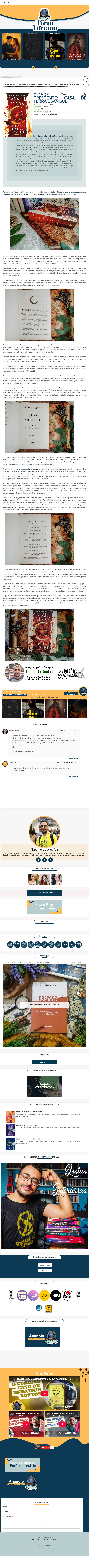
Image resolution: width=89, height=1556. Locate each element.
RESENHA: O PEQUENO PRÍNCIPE (28, 1139)
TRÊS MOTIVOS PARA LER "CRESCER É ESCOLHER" (44, 1005)
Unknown (13, 762)
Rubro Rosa (14, 730)
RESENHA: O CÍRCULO (34, 61)
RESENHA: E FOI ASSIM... (12, 61)
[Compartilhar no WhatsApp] (43, 694)
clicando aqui (55, 114)
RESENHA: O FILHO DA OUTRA (55, 61)
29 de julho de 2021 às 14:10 (67, 762)
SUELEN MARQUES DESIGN (52, 1548)
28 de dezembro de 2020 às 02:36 (65, 730)
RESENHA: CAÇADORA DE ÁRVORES (29, 1111)
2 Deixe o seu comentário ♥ (12, 691)
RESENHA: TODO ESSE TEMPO (27, 1125)
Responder (73, 758)
